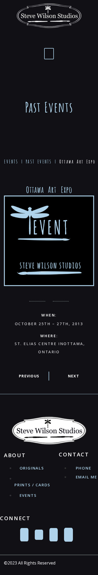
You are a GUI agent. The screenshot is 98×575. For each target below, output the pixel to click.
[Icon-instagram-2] (71, 36)
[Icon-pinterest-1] (56, 36)
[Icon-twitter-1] (41, 36)
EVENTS (11, 162)
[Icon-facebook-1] (26, 36)
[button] (49, 53)
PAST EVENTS (39, 162)
